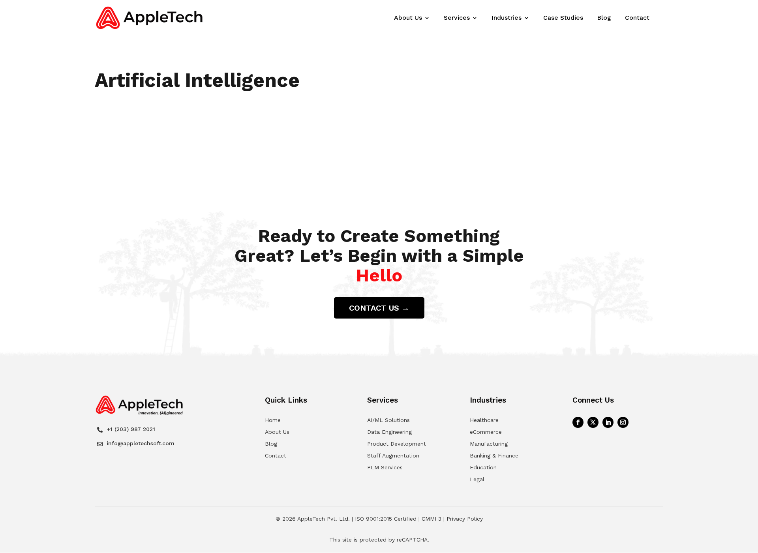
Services (457, 18)
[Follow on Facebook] (578, 422)
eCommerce (486, 432)
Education (483, 467)
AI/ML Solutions (388, 420)
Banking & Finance (494, 455)
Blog (604, 18)
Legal (477, 479)
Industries (507, 18)
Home (273, 420)
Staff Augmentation (393, 455)
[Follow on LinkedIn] (608, 422)
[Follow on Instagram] (623, 422)
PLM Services (385, 467)
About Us (408, 18)
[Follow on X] (593, 422)
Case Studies (563, 18)
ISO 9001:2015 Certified (386, 519)
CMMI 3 (431, 519)
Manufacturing (489, 444)
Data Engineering (389, 432)
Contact (637, 18)
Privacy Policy (465, 519)
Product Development (396, 444)
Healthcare (484, 420)
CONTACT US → (379, 308)
